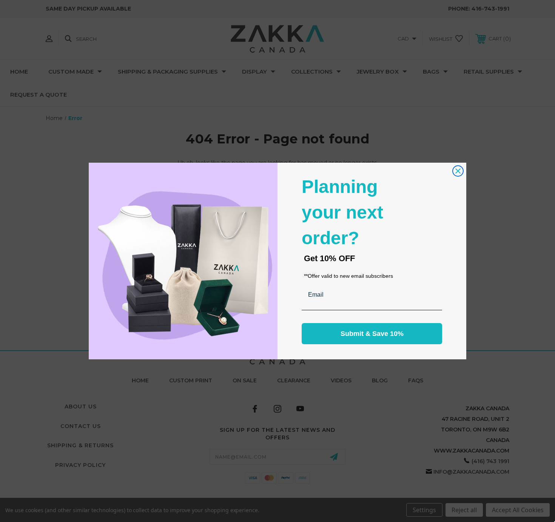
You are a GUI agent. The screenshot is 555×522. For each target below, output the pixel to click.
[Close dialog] (458, 171)
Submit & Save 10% (372, 333)
